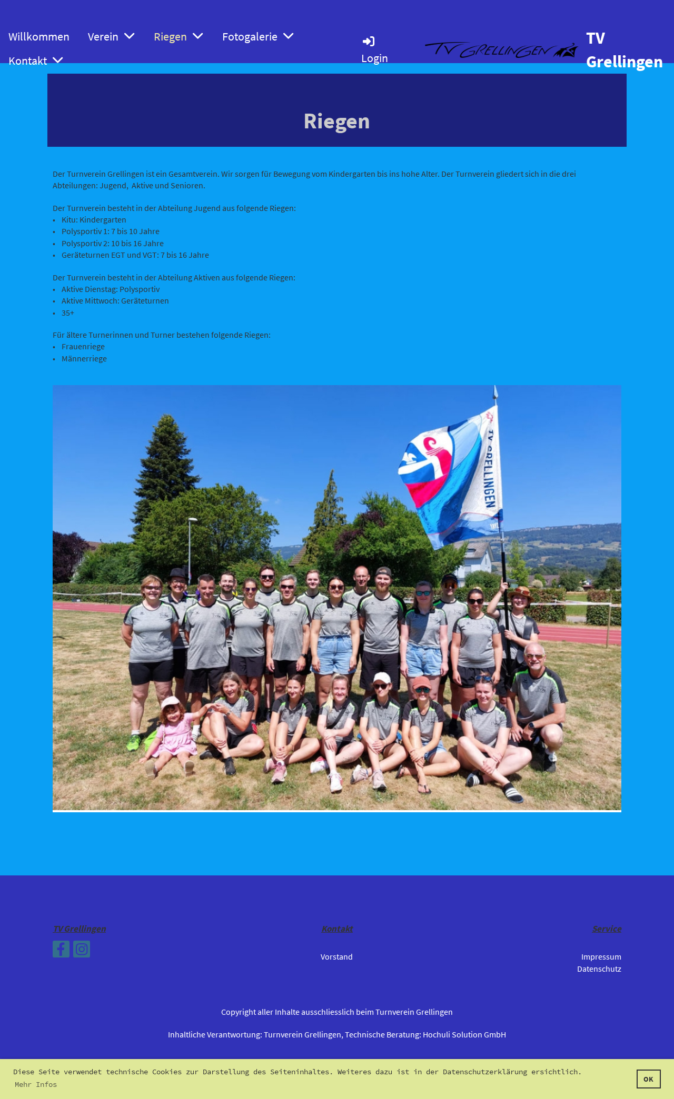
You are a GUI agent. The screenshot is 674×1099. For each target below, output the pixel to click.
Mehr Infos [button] (36, 1084)
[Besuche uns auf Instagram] (81, 951)
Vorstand (337, 956)
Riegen (170, 36)
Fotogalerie (249, 36)
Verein (103, 36)
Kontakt (27, 60)
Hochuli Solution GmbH (464, 1034)
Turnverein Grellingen (302, 1034)
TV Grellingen (624, 49)
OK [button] (648, 1079)
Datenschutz (599, 968)
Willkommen (39, 36)
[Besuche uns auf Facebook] (61, 951)
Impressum (601, 956)
